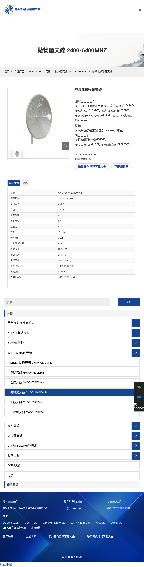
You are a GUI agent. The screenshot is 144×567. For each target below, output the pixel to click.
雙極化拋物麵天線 (102, 71)
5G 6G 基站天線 (19, 333)
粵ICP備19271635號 (72, 557)
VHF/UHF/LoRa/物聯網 (22, 445)
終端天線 (14, 455)
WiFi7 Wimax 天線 (39, 71)
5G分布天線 (16, 343)
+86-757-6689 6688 (118, 508)
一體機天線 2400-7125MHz (28, 412)
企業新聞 (31, 536)
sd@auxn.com (72, 508)
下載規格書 (121, 167)
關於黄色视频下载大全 (62, 536)
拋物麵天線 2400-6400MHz (71, 71)
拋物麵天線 (15, 436)
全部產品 (19, 71)
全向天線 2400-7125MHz (27, 382)
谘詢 (25, 183)
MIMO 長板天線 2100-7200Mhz (31, 362)
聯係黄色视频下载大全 (92, 167)
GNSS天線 (14, 465)
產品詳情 (13, 183)
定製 (11, 475)
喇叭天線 (14, 426)
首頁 (7, 71)
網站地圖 (6, 565)
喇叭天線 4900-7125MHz (27, 372)
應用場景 (8, 536)
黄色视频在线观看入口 (23, 323)
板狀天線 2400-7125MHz (27, 402)
